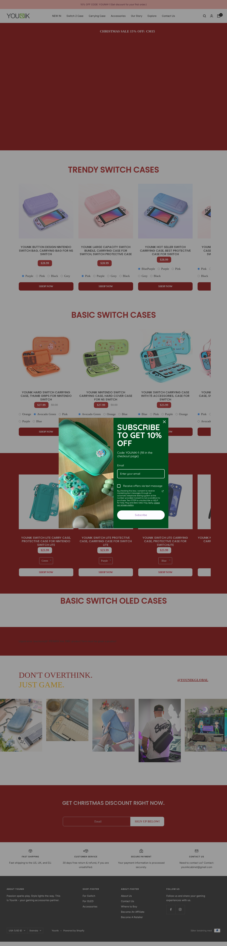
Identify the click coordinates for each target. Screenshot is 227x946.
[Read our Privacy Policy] (163, 491)
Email (120, 465)
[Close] (164, 422)
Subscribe (141, 515)
